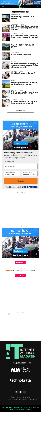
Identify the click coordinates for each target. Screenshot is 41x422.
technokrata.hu (27, 409)
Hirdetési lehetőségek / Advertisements (17, 400)
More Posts (20, 110)
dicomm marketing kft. (17, 407)
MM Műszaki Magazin (16, 409)
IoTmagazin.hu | (6, 407)
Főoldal (13, 397)
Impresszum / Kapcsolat (23, 397)
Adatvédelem (33, 400)
